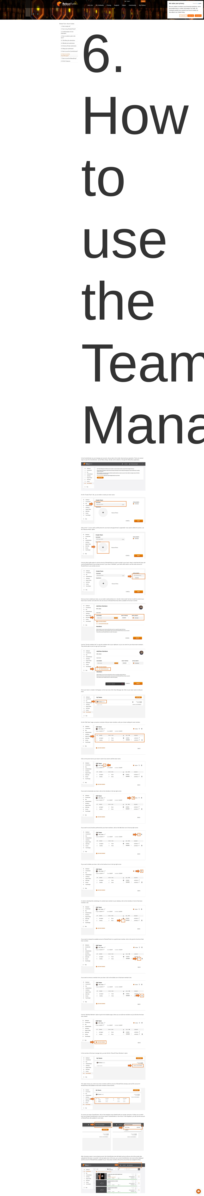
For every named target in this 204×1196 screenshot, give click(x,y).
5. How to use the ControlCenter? (69, 51)
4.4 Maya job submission (67, 48)
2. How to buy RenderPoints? (68, 29)
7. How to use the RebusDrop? (68, 58)
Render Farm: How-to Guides (66, 23)
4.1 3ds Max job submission (68, 40)
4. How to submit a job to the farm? (68, 36)
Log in (143, 1)
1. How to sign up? (65, 26)
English (128, 1)
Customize (183, 15)
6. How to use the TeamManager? (65, 54)
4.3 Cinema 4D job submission (68, 46)
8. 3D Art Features (65, 61)
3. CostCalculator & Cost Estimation (67, 32)
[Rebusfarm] (66, 4)
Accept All (198, 15)
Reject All (190, 15)
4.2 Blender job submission (68, 43)
